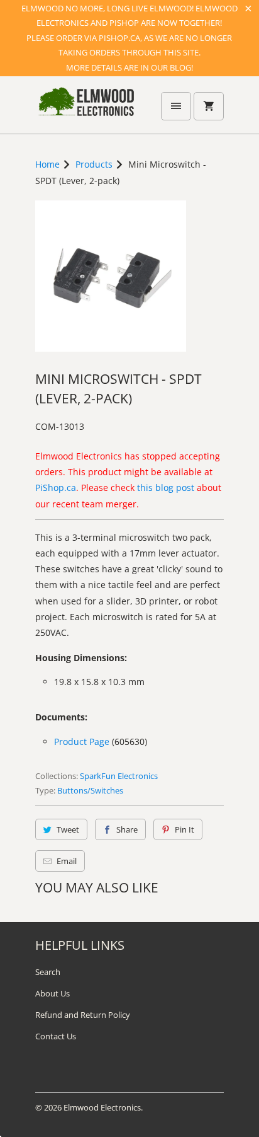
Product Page (81, 741)
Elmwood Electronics (102, 1107)
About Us (52, 993)
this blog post (165, 487)
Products (94, 164)
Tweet (68, 829)
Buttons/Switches (90, 790)
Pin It (184, 829)
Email (67, 861)
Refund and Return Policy (82, 1014)
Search (47, 972)
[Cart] (209, 106)
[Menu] (176, 106)
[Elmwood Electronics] (85, 110)
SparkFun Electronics (119, 776)
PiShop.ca (55, 487)
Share (127, 829)
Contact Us (55, 1036)
